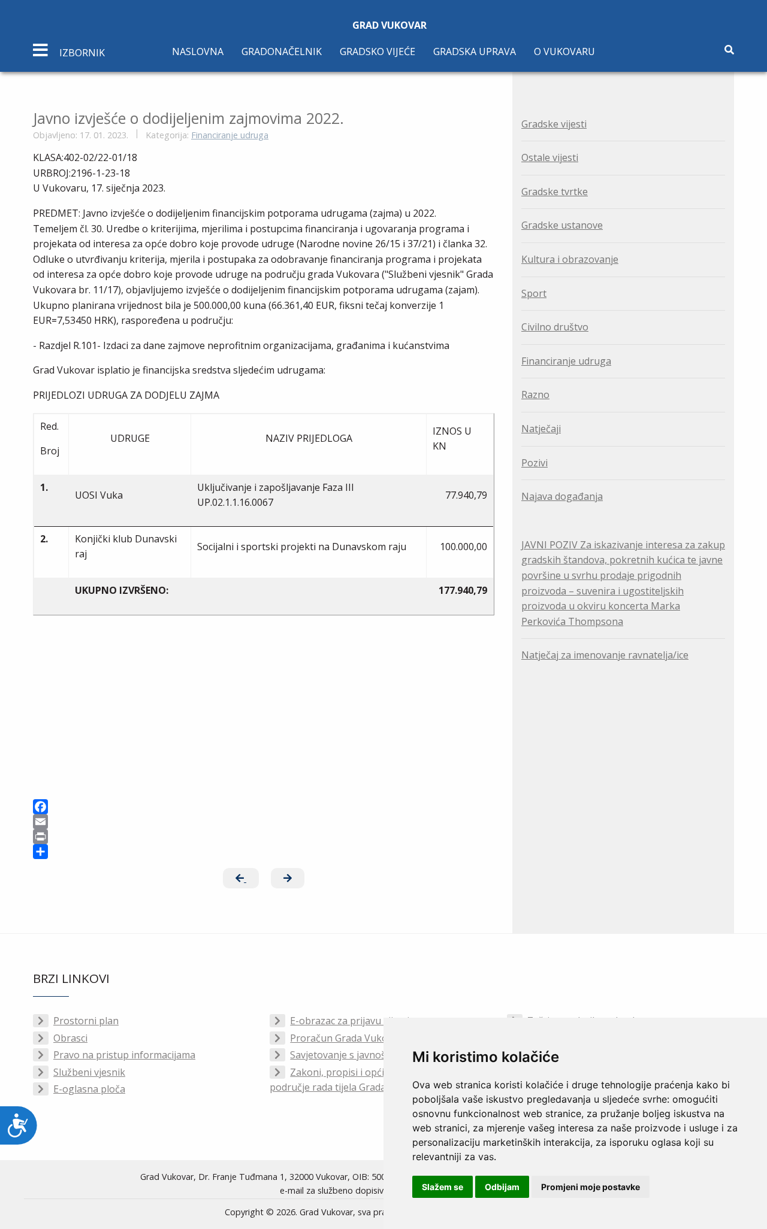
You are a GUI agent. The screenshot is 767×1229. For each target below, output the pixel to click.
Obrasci (70, 1038)
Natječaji (541, 428)
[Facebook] (263, 806)
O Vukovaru (564, 51)
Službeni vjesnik (89, 1072)
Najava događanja (562, 496)
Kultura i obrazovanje (569, 259)
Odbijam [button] (502, 1187)
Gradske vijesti (554, 124)
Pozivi (534, 462)
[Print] (263, 836)
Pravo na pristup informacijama (124, 1054)
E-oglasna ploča (89, 1089)
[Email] (263, 821)
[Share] (263, 851)
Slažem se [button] (442, 1187)
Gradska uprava (474, 51)
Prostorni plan (86, 1020)
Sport (533, 293)
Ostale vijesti (549, 157)
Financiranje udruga (229, 135)
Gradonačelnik (281, 51)
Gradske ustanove (562, 225)
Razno (535, 394)
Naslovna (198, 51)
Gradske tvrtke (554, 191)
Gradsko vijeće (377, 51)
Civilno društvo (554, 326)
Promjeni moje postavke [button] (590, 1187)
